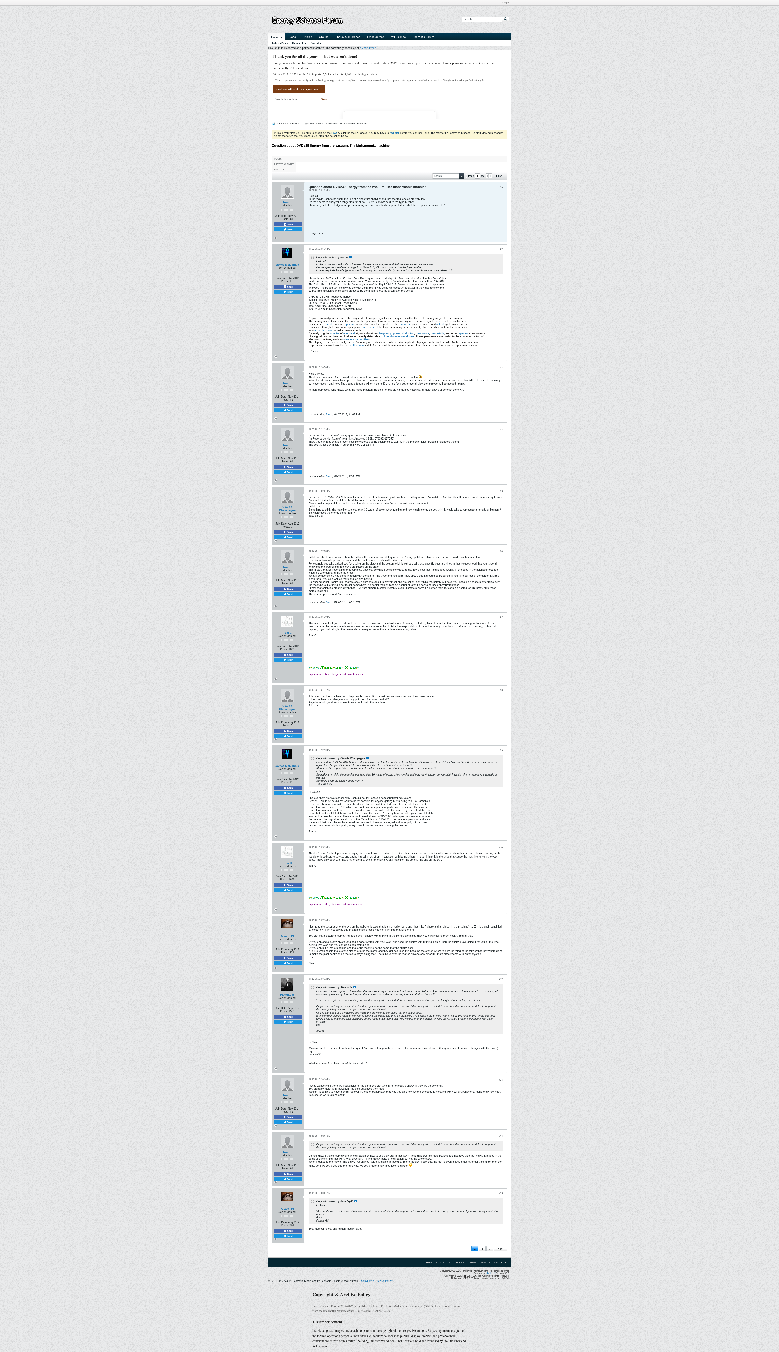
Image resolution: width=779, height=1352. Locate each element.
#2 (501, 249)
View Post (350, 257)
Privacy (459, 1262)
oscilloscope (356, 345)
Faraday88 (287, 994)
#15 (501, 1193)
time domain (392, 336)
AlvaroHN (287, 936)
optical (440, 324)
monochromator (323, 330)
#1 (501, 186)
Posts (278, 159)
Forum (282, 123)
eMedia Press (368, 48)
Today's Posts (280, 43)
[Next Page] (490, 176)
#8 (501, 690)
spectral (349, 324)
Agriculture (294, 123)
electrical (327, 324)
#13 (501, 1079)
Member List (299, 43)
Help (429, 1262)
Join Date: (281, 215)
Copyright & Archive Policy (377, 1280)
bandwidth (437, 333)
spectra (334, 333)
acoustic (406, 324)
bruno (287, 202)
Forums (276, 37)
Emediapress (375, 36)
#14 (501, 1136)
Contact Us (443, 1262)
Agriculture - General (314, 123)
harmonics (422, 333)
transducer (368, 327)
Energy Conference (347, 36)
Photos (279, 169)
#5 (501, 491)
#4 (501, 429)
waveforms (407, 336)
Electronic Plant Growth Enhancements (347, 123)
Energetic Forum (423, 36)
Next (500, 1248)
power (396, 333)
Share (290, 224)
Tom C (287, 632)
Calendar (316, 43)
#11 (501, 920)
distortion (408, 333)
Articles (307, 36)
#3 (501, 367)
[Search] (505, 19)
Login (505, 2)
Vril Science (398, 36)
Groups (323, 36)
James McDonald (287, 264)
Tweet (289, 229)
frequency (385, 333)
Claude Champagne (287, 508)
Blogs (292, 36)
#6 (501, 551)
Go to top (500, 1262)
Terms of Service (479, 1262)
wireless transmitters (356, 339)
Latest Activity (284, 164)
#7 (501, 617)
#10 (501, 847)
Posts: (285, 218)
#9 (501, 750)
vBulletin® (491, 1273)
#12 (501, 979)
